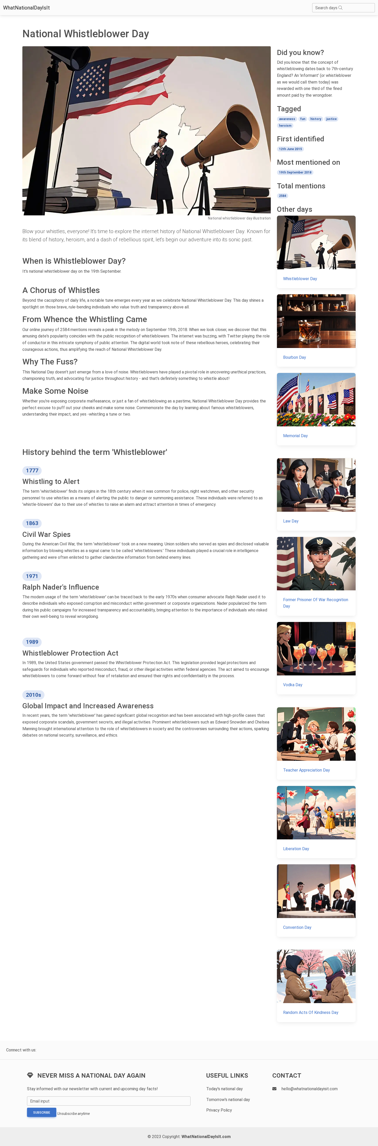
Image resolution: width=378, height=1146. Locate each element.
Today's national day (224, 1088)
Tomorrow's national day (228, 1099)
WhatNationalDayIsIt (26, 8)
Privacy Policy (219, 1110)
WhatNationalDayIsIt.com (206, 1136)
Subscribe (41, 1112)
